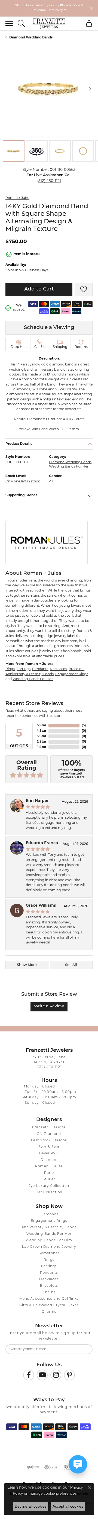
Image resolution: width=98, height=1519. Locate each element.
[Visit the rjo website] (67, 1467)
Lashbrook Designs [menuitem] (49, 1140)
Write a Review (49, 1006)
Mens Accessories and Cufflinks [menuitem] (49, 1299)
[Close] (91, 8)
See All (71, 965)
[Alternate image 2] (37, 151)
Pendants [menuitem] (49, 1273)
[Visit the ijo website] (33, 1467)
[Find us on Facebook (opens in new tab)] (28, 1375)
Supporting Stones (21, 495)
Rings (10, 669)
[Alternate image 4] (83, 151)
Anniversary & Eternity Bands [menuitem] (49, 1227)
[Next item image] (89, 88)
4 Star (41, 731)
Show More (27, 965)
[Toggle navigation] (6, 23)
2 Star (41, 741)
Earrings (23, 669)
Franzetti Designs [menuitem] (49, 1127)
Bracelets (76, 669)
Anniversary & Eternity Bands (29, 674)
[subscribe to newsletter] (85, 1349)
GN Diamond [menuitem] (49, 1134)
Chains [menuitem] (49, 1292)
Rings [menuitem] (49, 1260)
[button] (21, 23)
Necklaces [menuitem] (49, 1279)
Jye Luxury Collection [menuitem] (49, 1186)
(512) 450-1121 (49, 181)
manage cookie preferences (53, 1493)
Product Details (18, 444)
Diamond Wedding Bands (31, 37)
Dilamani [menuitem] (49, 1160)
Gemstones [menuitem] (49, 1253)
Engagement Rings (71, 674)
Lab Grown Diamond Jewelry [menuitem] (49, 1247)
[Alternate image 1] (13, 151)
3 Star (41, 736)
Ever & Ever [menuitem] (49, 1147)
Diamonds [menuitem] (49, 1214)
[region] (49, 89)
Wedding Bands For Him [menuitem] (49, 1240)
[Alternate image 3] (60, 151)
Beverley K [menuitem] (49, 1153)
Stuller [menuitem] (49, 1179)
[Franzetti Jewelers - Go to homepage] (49, 24)
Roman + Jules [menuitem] (49, 1166)
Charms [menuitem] (49, 1312)
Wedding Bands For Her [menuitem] (49, 1234)
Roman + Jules (17, 198)
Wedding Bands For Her (68, 466)
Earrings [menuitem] (49, 1266)
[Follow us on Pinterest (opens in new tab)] (69, 1375)
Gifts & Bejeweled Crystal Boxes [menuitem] (49, 1305)
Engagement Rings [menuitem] (49, 1221)
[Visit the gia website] (50, 1467)
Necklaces (58, 669)
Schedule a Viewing (49, 327)
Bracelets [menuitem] (49, 1286)
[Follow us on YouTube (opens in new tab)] (42, 1375)
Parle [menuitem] (49, 1173)
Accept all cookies (68, 1506)
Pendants (40, 669)
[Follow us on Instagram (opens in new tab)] (55, 1375)
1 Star (41, 747)
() (84, 725)
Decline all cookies (31, 1506)
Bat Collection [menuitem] (49, 1192)
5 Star (41, 725)
